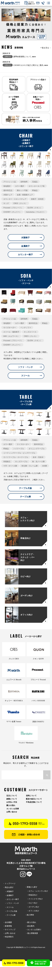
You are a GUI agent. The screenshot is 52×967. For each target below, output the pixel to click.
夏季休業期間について (24, 57)
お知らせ (8, 56)
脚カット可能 (22, 190)
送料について (31, 796)
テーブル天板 (25, 488)
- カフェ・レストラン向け (36, 891)
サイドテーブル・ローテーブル (15, 457)
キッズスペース (30, 332)
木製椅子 (25, 237)
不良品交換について (34, 802)
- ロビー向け (31, 903)
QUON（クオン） (34, 208)
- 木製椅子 (8, 891)
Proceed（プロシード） (13, 208)
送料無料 (24, 182)
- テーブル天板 (10, 911)
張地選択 (6, 186)
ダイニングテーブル (37, 448)
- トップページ (9, 883)
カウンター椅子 (25, 254)
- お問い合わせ (9, 933)
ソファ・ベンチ (25, 367)
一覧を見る (44, 48)
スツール (25, 375)
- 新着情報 (7, 926)
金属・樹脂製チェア (25, 195)
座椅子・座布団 (37, 199)
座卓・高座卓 (38, 457)
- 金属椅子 (8, 895)
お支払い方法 (11, 802)
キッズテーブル (21, 461)
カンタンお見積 (12, 809)
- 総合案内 (30, 926)
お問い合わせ (11, 812)
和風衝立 (6, 461)
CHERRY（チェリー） (12, 212)
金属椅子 (25, 246)
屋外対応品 (7, 190)
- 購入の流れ (31, 922)
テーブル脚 (25, 496)
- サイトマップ (9, 929)
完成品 (34, 182)
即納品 (34, 190)
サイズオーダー (9, 327)
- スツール (8, 907)
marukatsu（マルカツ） (35, 212)
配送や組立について (34, 799)
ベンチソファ (25, 327)
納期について (11, 799)
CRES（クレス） (20, 203)
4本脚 (44, 466)
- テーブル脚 (9, 915)
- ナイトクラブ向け (34, 899)
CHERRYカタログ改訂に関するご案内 (30, 65)
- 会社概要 (7, 922)
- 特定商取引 (8, 937)
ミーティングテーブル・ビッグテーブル (19, 453)
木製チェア (7, 195)
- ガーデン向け (32, 907)
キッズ (6, 203)
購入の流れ (10, 805)
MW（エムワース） (11, 336)
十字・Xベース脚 (10, 466)
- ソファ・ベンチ (11, 903)
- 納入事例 (29, 915)
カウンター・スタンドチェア (14, 199)
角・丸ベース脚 (38, 461)
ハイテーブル (18, 448)
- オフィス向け (32, 911)
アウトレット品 (9, 182)
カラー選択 (19, 186)
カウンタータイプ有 (37, 186)
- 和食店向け (31, 895)
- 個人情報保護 (32, 933)
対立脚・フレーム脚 (29, 466)
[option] (26, 25)
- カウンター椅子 (11, 899)
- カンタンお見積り (33, 929)
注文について (11, 796)
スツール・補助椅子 (11, 332)
